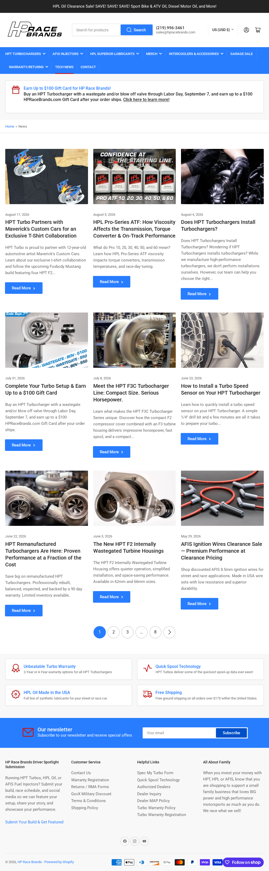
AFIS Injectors (66, 54)
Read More (21, 288)
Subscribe (231, 733)
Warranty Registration (90, 780)
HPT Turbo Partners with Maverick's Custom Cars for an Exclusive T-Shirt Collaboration (40, 229)
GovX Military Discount (91, 794)
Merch (151, 54)
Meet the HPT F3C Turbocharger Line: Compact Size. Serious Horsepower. (131, 393)
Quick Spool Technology (158, 780)
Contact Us (81, 773)
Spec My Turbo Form (155, 773)
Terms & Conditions (88, 800)
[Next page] (169, 632)
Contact (88, 67)
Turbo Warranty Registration (161, 814)
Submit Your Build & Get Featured (34, 822)
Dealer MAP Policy (153, 800)
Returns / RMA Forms (90, 786)
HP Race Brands (30, 862)
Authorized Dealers (153, 786)
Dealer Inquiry (149, 794)
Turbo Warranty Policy (156, 807)
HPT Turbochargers (23, 54)
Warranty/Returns (26, 67)
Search (140, 30)
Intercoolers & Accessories (194, 54)
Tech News (64, 67)
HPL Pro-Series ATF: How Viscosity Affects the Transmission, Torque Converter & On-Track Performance (134, 229)
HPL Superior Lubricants (112, 54)
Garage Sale (241, 54)
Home (9, 126)
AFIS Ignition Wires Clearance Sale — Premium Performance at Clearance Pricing (221, 551)
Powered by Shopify (59, 862)
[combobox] (113, 30)
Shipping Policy (84, 807)
